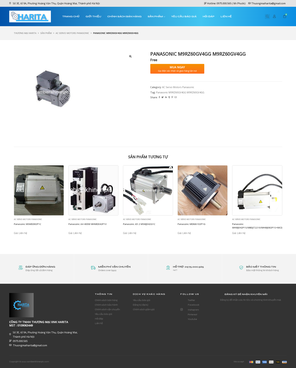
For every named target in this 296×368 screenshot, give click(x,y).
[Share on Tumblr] (169, 97)
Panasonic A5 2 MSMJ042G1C (139, 224)
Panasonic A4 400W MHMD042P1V (87, 224)
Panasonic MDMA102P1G (191, 224)
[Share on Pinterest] (172, 97)
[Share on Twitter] (162, 97)
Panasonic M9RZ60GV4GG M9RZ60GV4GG (180, 92)
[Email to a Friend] (175, 97)
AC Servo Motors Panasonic (178, 87)
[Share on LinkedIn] (166, 97)
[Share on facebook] (159, 97)
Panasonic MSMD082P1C (27, 224)
